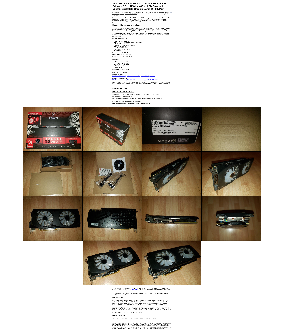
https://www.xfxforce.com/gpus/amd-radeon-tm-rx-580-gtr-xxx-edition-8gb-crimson (133, 76)
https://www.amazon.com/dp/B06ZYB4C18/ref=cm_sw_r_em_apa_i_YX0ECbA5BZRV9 (135, 79)
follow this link (135, 289)
